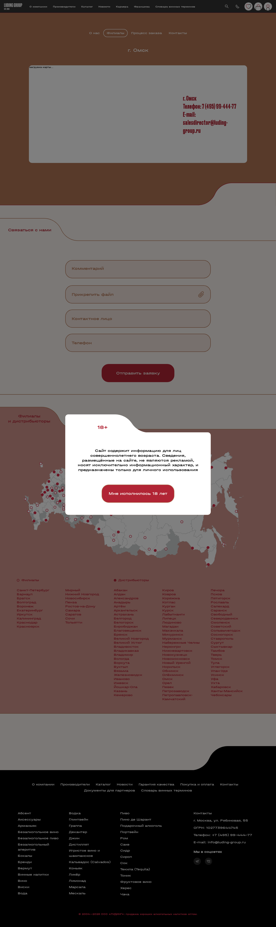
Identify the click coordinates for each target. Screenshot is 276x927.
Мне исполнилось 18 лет (138, 493)
